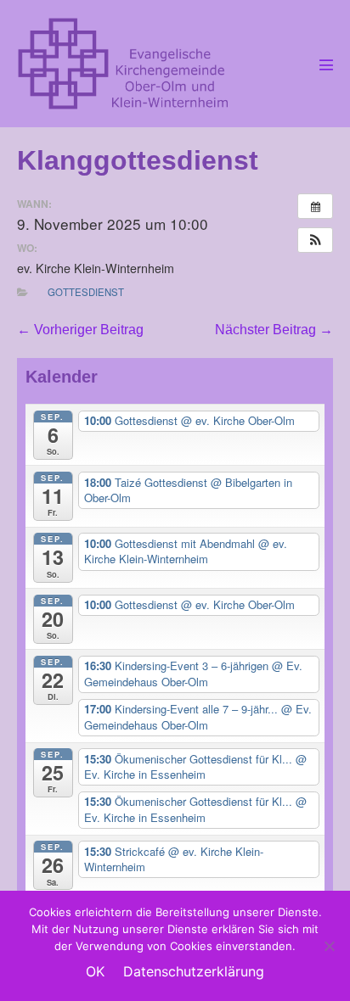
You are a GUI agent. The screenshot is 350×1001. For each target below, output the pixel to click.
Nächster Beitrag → (274, 329)
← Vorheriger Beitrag (80, 329)
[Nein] (328, 945)
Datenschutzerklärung (193, 971)
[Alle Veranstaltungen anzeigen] (315, 206)
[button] (315, 240)
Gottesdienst (86, 292)
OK (95, 971)
